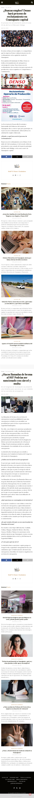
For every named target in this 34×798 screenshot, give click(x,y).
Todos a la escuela (25, 777)
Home (2, 7)
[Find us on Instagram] (19, 788)
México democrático (21, 779)
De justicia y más (10, 371)
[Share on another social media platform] (28, 156)
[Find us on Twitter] (17, 788)
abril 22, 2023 (4, 28)
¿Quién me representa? (16, 783)
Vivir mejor (22, 781)
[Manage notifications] (30, 794)
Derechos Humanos (17, 615)
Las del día (8, 7)
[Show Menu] (2, 2)
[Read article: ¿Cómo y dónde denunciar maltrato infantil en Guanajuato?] (17, 735)
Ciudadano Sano (14, 777)
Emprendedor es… (12, 781)
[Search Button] (32, 2)
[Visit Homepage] (17, 2)
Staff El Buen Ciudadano (17, 171)
